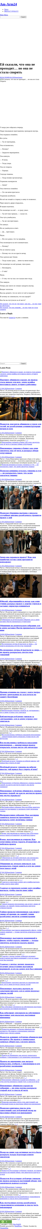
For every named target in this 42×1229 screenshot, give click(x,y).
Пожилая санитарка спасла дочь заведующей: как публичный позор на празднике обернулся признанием (18, 1110)
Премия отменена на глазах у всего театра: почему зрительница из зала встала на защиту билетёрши (20, 694)
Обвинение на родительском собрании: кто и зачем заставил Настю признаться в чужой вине (21, 627)
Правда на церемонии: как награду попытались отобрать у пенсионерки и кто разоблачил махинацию (20, 1063)
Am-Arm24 (8, 4)
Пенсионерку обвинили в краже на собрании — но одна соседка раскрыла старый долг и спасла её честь (18, 1088)
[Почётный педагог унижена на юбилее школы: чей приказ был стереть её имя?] (21, 763)
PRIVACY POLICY (11, 11)
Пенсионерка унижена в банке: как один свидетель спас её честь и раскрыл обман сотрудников (19, 450)
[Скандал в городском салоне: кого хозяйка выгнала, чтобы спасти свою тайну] (21, 884)
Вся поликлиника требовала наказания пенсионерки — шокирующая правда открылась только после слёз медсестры (19, 745)
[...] (13, 396)
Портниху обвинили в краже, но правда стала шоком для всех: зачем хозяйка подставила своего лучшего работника (18, 382)
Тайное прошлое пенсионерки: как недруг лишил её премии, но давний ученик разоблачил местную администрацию (20, 914)
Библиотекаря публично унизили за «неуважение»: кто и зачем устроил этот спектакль (18, 718)
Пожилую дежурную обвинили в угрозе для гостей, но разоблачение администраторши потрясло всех (20, 426)
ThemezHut (4, 1228)
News (6, 9)
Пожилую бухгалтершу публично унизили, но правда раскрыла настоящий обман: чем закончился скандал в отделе (20, 1180)
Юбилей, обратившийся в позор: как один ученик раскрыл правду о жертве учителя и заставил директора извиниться (20, 603)
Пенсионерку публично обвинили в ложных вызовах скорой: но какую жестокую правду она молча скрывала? (21, 793)
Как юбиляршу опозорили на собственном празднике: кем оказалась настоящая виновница (20, 1015)
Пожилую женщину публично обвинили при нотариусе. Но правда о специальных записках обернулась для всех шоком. (21, 1039)
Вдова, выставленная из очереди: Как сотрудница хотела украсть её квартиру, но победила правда (20, 841)
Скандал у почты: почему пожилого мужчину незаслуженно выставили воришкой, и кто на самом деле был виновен (21, 966)
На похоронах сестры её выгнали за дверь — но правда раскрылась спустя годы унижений (21, 652)
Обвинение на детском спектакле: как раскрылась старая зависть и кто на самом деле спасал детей (20, 866)
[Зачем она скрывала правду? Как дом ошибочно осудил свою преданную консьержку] (21, 553)
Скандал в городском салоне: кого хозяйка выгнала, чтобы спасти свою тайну (20, 889)
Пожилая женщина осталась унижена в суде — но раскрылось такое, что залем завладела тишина (20, 473)
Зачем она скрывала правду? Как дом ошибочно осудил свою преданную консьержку (18, 559)
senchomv (19, 77)
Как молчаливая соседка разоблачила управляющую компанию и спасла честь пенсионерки (19, 1205)
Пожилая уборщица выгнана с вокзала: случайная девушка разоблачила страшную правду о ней (20, 515)
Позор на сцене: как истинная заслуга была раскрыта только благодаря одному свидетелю (20, 1154)
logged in (12, 318)
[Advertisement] (21, 39)
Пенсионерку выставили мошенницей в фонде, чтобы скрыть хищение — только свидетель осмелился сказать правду (19, 940)
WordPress (18, 1226)
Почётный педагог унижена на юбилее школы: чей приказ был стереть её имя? (19, 768)
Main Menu (4, 15)
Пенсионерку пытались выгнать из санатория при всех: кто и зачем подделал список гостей (19, 990)
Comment (18, 388)
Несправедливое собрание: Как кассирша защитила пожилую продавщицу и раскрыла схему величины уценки (19, 817)
